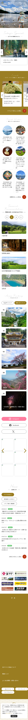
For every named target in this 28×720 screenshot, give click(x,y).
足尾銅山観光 (6, 253)
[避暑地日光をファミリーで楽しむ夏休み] (14, 27)
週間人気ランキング (20, 303)
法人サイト (8, 689)
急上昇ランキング (8, 303)
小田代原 (4, 236)
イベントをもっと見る (14, 111)
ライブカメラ (8, 692)
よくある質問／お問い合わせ (10, 680)
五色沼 (4, 288)
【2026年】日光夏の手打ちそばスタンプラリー (12, 97)
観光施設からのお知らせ (9, 499)
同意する (14, 716)
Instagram (15, 419)
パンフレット (21, 689)
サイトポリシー (9, 713)
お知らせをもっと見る (15, 557)
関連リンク (5, 674)
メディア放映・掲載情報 (9, 503)
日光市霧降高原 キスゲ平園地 (11, 271)
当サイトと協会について (9, 667)
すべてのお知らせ (8, 494)
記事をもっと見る (15, 197)
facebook (16, 425)
